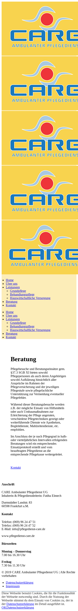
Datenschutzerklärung (19, 582)
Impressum (13, 586)
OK (4, 607)
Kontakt (16, 467)
